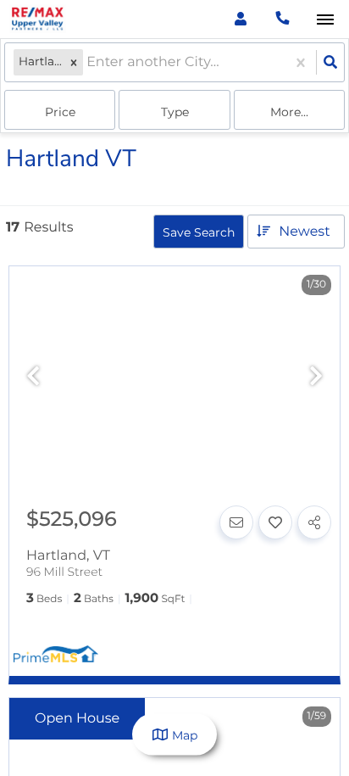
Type (175, 112)
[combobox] (88, 62)
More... (289, 112)
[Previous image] (33, 377)
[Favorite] (275, 522)
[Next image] (316, 377)
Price (60, 112)
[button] (73, 62)
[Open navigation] (325, 20)
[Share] (314, 522)
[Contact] (236, 522)
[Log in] (240, 19)
